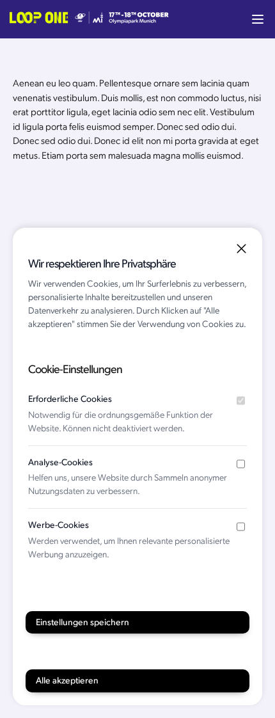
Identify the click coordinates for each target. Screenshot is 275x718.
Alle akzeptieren (67, 680)
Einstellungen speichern (82, 622)
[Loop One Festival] (89, 19)
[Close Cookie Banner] (241, 249)
